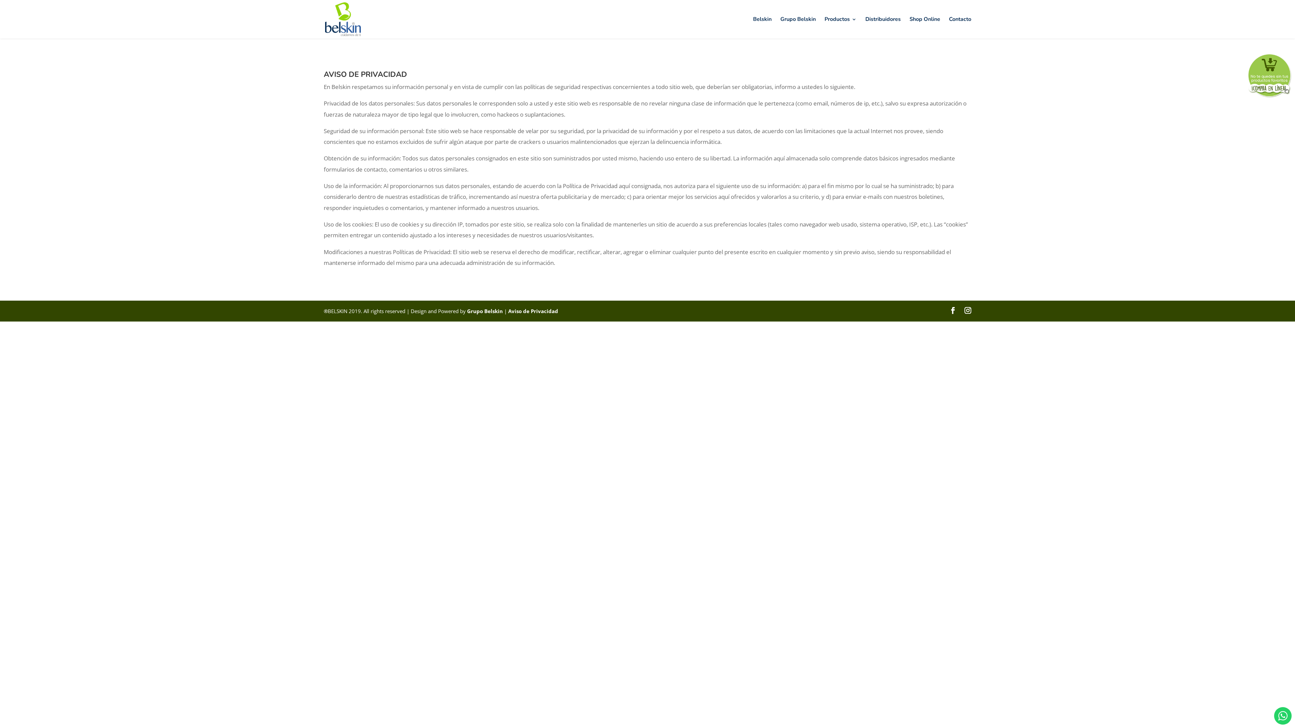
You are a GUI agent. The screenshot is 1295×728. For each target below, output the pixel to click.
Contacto (960, 20)
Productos (837, 20)
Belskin (762, 20)
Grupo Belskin (798, 20)
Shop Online (925, 20)
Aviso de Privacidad (533, 311)
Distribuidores (883, 20)
